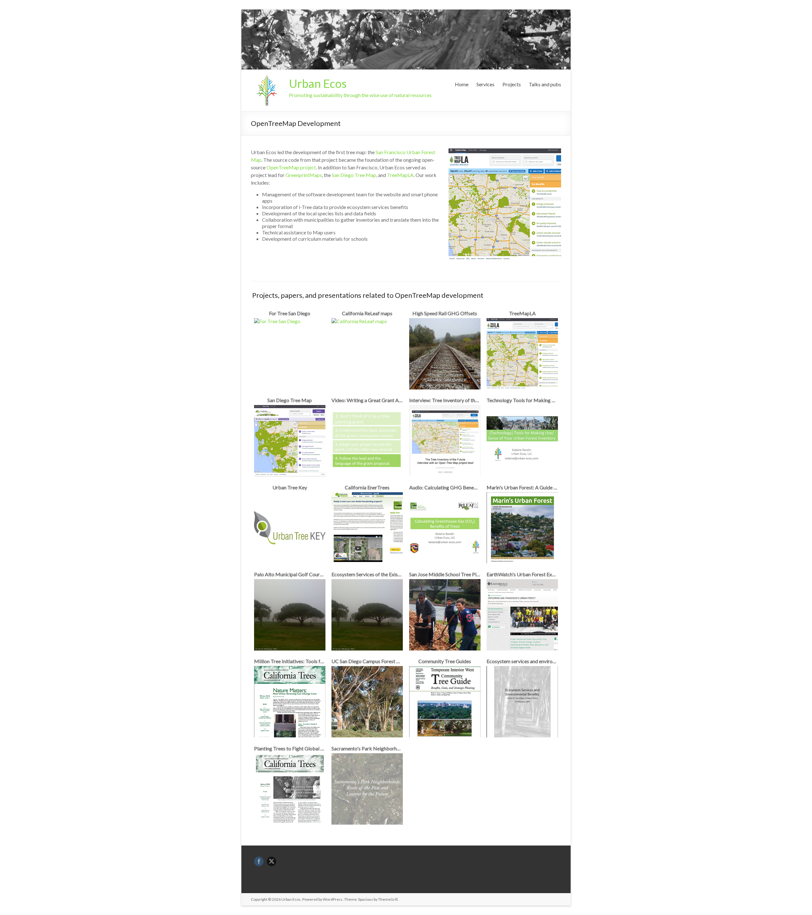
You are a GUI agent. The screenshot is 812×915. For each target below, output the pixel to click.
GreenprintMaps (303, 175)
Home (461, 84)
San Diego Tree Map (354, 175)
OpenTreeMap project (291, 167)
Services (485, 84)
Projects (511, 84)
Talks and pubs (545, 84)
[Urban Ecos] (267, 78)
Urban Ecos (318, 83)
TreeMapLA (400, 175)
